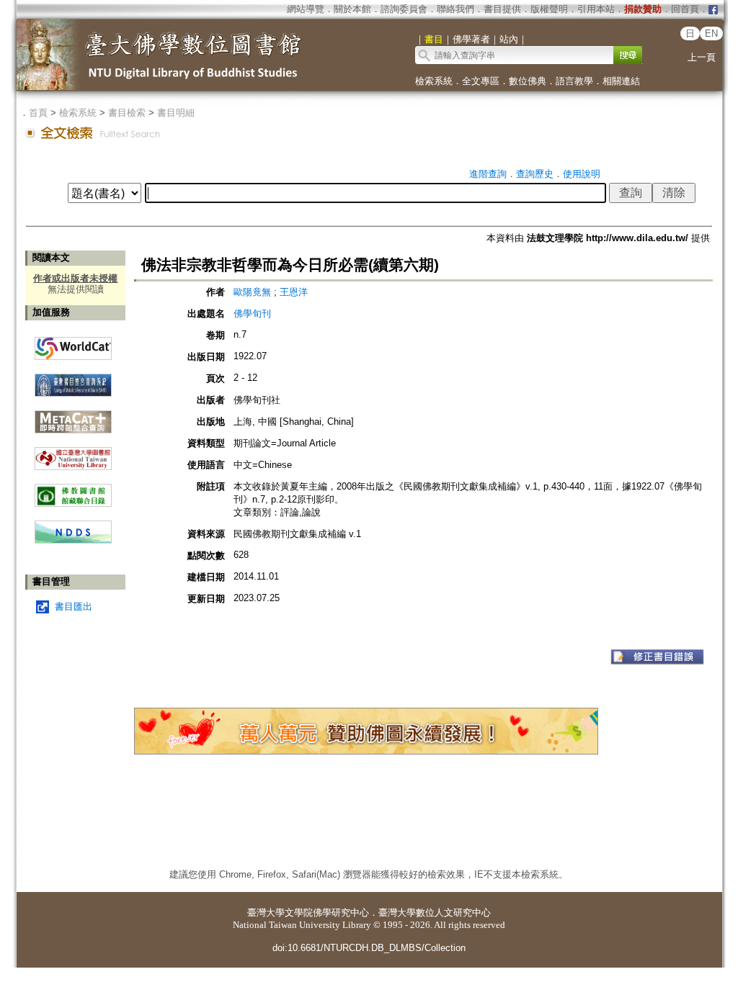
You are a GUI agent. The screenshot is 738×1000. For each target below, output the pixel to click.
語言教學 (574, 81)
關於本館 (352, 9)
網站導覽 (305, 9)
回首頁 (685, 9)
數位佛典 (527, 81)
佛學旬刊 (252, 313)
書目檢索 (127, 112)
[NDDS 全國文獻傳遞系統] (73, 540)
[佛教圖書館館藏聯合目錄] (73, 490)
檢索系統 (434, 81)
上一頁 (702, 57)
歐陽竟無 (254, 292)
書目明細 (176, 112)
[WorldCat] (73, 345)
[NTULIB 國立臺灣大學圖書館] (73, 453)
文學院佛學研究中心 (327, 912)
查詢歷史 (535, 173)
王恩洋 (294, 292)
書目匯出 (73, 606)
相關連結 (621, 81)
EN (711, 33)
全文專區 (480, 81)
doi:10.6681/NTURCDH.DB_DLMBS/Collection (369, 947)
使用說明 (581, 173)
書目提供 (502, 9)
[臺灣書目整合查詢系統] (73, 380)
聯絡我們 (455, 9)
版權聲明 (549, 9)
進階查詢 (488, 173)
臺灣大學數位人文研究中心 (434, 912)
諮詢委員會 (404, 9)
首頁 (38, 112)
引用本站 (596, 9)
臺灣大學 (266, 912)
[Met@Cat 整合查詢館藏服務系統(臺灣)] (73, 416)
